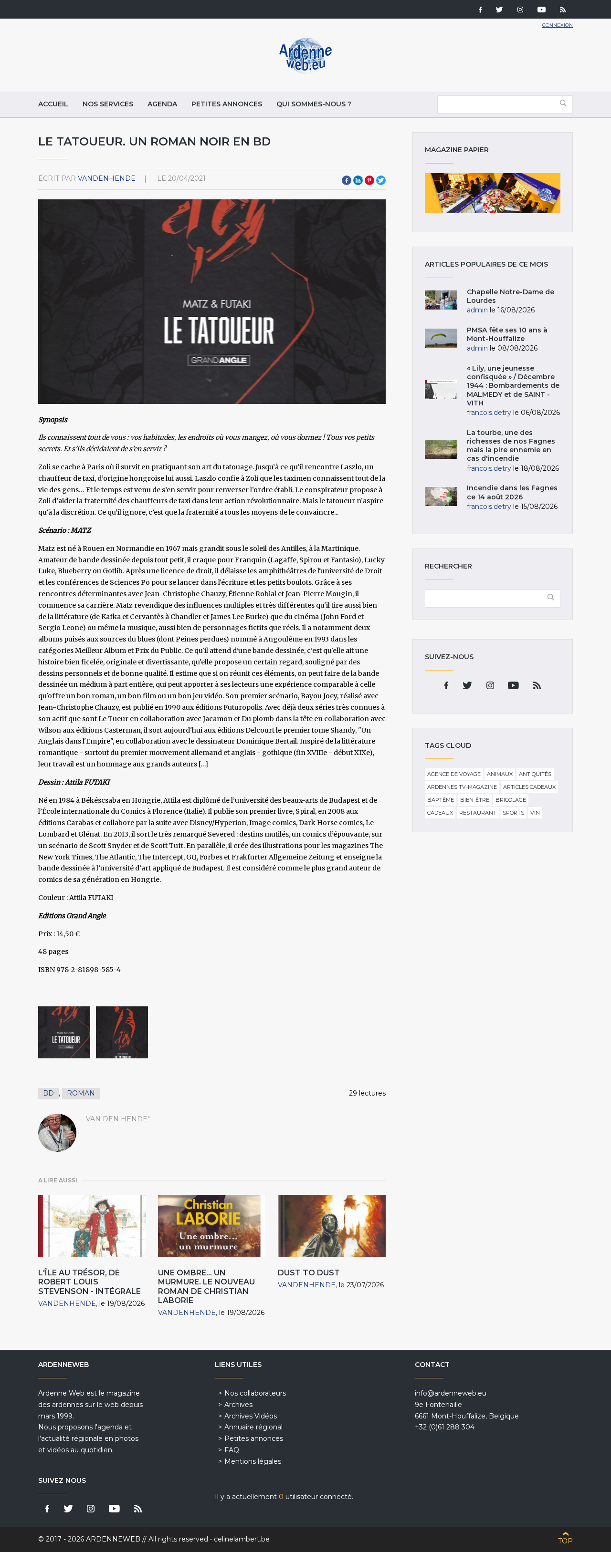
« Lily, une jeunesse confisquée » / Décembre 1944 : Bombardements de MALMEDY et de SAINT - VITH (513, 385)
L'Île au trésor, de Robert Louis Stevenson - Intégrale (89, 1281)
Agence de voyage (454, 774)
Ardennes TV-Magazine (462, 787)
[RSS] (562, 10)
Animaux (500, 774)
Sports (513, 812)
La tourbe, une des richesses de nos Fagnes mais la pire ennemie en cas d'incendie (511, 445)
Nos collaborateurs (255, 1393)
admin (477, 310)
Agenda (162, 104)
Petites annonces (226, 104)
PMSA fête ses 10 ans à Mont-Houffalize (507, 334)
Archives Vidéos (250, 1416)
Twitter (381, 180)
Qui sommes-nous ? (313, 104)
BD (48, 1093)
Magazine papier (492, 193)
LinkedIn (358, 180)
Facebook (346, 180)
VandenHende (107, 178)
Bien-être (474, 800)
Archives (238, 1404)
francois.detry (489, 412)
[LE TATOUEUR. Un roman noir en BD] (64, 1032)
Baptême (440, 800)
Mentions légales (252, 1461)
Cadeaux (440, 812)
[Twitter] (499, 10)
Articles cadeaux (529, 787)
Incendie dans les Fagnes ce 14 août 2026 (512, 492)
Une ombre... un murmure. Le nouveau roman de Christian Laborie (206, 1286)
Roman (81, 1093)
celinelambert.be (242, 1539)
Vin (535, 812)
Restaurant (477, 812)
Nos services (108, 104)
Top (565, 1541)
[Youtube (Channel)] (541, 10)
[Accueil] (305, 71)
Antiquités (535, 774)
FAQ (231, 1450)
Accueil (53, 104)
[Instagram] (520, 10)
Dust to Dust (309, 1272)
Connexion (557, 25)
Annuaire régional (253, 1427)
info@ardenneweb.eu (450, 1393)
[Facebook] (480, 10)
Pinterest (369, 180)
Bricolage (510, 800)
